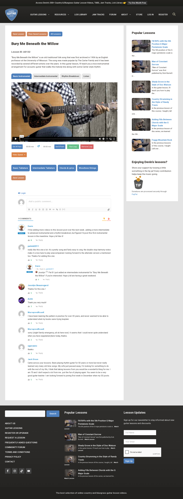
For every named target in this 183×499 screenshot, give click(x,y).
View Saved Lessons (37, 34)
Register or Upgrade (17, 433)
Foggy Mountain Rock (162, 140)
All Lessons (56, 34)
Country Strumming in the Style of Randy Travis (162, 102)
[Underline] (36, 209)
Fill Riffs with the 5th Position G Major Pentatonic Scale (161, 44)
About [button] (124, 14)
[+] (63, 209)
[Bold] (29, 209)
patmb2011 (50, 269)
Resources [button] (60, 14)
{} (60, 209)
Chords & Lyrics (67, 168)
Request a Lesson (15, 437)
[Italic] (32, 209)
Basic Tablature (20, 168)
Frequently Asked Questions (21, 442)
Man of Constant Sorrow (89, 434)
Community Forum (15, 447)
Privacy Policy (13, 457)
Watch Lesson (89, 439)
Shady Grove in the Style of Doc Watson (97, 445)
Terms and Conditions (17, 452)
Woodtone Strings (87, 168)
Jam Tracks (98, 14)
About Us (10, 423)
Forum (112, 14)
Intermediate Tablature (44, 168)
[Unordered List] (46, 209)
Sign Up (129, 461)
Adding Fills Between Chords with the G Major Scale (162, 122)
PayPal (134, 194)
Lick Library (80, 14)
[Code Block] (53, 209)
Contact (10, 461)
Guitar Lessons (13, 428)
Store (139, 14)
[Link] (57, 209)
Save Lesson (18, 34)
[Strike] (39, 209)
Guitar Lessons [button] (38, 14)
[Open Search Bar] (174, 14)
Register (163, 14)
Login (23, 193)
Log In (150, 14)
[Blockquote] (50, 209)
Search (53, 413)
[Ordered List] (43, 209)
